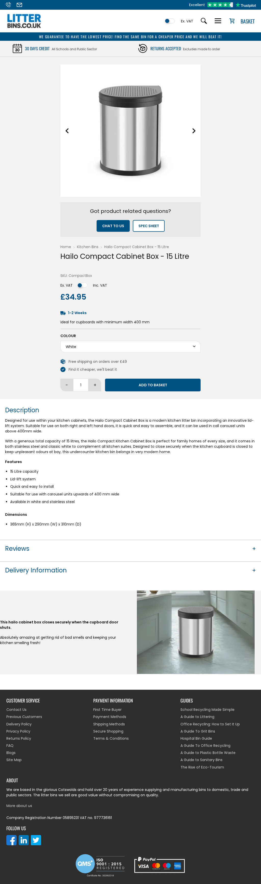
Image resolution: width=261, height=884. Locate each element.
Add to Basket (153, 385)
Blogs (11, 752)
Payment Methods (109, 716)
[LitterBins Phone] (10, 5)
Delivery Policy (19, 724)
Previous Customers (24, 716)
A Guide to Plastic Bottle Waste (208, 752)
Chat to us (113, 225)
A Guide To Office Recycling (205, 745)
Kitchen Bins (87, 246)
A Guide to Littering (197, 716)
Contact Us (16, 709)
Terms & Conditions (111, 738)
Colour (68, 336)
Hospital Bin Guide (196, 738)
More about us (19, 805)
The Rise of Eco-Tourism (202, 767)
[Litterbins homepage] (24, 28)
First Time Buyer (107, 709)
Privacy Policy (18, 731)
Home (65, 246)
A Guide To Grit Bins (197, 731)
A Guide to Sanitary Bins (201, 760)
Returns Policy (18, 738)
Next (194, 131)
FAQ (10, 745)
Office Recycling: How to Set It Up (210, 724)
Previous (67, 131)
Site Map (14, 760)
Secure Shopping (108, 731)
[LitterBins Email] (22, 4)
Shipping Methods (109, 724)
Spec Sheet (148, 225)
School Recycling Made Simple (207, 709)
